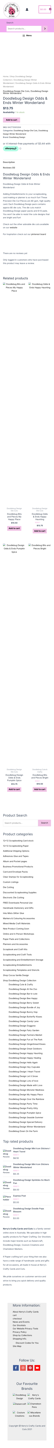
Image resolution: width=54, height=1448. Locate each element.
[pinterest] (30, 1368)
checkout (17, 1318)
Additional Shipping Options (16, 851)
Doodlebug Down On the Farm (23, 1131)
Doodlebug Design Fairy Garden (24, 1030)
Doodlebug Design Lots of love (23, 1081)
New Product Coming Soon (16, 928)
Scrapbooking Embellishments (17, 965)
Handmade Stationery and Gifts (18, 908)
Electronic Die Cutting (13, 897)
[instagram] (23, 1368)
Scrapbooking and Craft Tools (17, 954)
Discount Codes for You (27, 1343)
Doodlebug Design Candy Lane (24, 1021)
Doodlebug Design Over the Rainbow (26, 1099)
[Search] (45, 29)
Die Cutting (8, 887)
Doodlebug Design (17, 137)
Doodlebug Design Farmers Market (25, 1035)
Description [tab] (9, 162)
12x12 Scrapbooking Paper (16, 846)
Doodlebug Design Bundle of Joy (24, 1007)
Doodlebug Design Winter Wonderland (27, 1126)
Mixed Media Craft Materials (16, 923)
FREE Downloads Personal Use (18, 903)
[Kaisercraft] (19, 1404)
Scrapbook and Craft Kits (15, 949)
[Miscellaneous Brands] (34, 1414)
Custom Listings (10, 882)
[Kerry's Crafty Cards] (34, 1396)
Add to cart (11, 120)
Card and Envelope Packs (15, 872)
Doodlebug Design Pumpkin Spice (25, 1113)
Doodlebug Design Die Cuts (16, 91)
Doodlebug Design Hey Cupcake (24, 1067)
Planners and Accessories (15, 944)
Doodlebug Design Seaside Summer (26, 1117)
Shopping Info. (20, 1339)
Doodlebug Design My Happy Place (26, 1094)
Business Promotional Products (18, 866)
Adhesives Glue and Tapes (15, 856)
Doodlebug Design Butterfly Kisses (25, 1016)
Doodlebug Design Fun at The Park (25, 1039)
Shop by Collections (22, 1335)
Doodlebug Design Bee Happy (23, 998)
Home (5, 76)
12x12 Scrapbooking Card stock (18, 840)
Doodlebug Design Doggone (22, 1026)
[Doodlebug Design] (19, 1396)
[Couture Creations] (19, 1414)
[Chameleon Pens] (34, 1405)
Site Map (17, 1346)
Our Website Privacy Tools (25, 1328)
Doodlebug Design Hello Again (23, 1062)
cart (15, 1315)
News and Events (21, 1322)
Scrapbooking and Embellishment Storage (23, 960)
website (13, 227)
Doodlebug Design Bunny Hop (23, 1012)
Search (9, 22)
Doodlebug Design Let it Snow (23, 1076)
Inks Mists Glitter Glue (13, 913)
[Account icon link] (27, 9)
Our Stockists (19, 1325)
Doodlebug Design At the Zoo (23, 989)
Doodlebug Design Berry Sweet (24, 1003)
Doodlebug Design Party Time (23, 1104)
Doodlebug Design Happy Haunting (25, 1053)
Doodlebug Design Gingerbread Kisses (27, 1044)
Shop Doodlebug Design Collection (19, 980)
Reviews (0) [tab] (9, 167)
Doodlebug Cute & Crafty (21, 984)
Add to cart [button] (14, 528)
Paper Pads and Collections (16, 939)
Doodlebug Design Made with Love (25, 1085)
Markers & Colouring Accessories (19, 918)
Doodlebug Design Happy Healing (25, 1058)
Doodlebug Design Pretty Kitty (23, 1108)
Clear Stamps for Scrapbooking (18, 877)
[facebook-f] (16, 1368)
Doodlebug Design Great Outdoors (25, 1048)
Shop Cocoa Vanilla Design (16, 975)
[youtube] (37, 1368)
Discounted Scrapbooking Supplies (19, 892)
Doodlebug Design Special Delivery (25, 1122)
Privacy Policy (20, 1332)
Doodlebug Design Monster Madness (26, 1090)
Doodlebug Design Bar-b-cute (23, 994)
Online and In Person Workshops (18, 934)
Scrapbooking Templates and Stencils (21, 970)
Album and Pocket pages (15, 861)
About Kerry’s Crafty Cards (26, 1312)
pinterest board (38, 234)
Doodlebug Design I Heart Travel (24, 1071)
